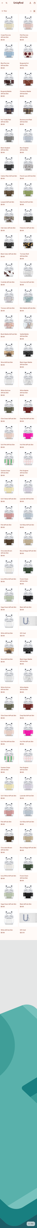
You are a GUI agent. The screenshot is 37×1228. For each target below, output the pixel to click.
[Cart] (34, 3)
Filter (5, 11)
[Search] (6, 3)
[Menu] (2, 3)
